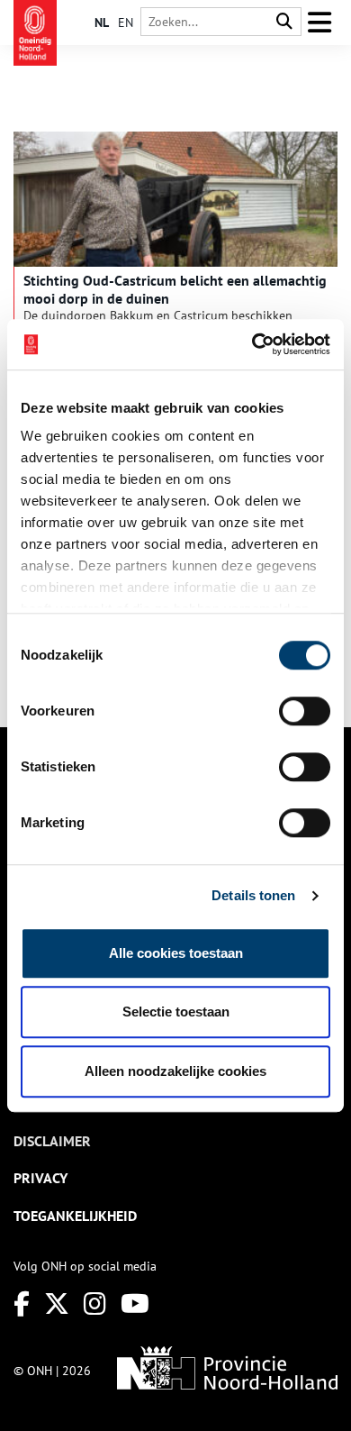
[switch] (304, 711)
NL (101, 22)
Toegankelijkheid (75, 1216)
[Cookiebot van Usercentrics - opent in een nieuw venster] (252, 344)
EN (125, 22)
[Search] (284, 22)
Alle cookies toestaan (176, 953)
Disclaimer (52, 1141)
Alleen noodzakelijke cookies (175, 1071)
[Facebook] (22, 1303)
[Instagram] (95, 1303)
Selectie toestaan (176, 1011)
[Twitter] (56, 1303)
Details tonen (253, 895)
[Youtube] (135, 1303)
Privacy (41, 1178)
